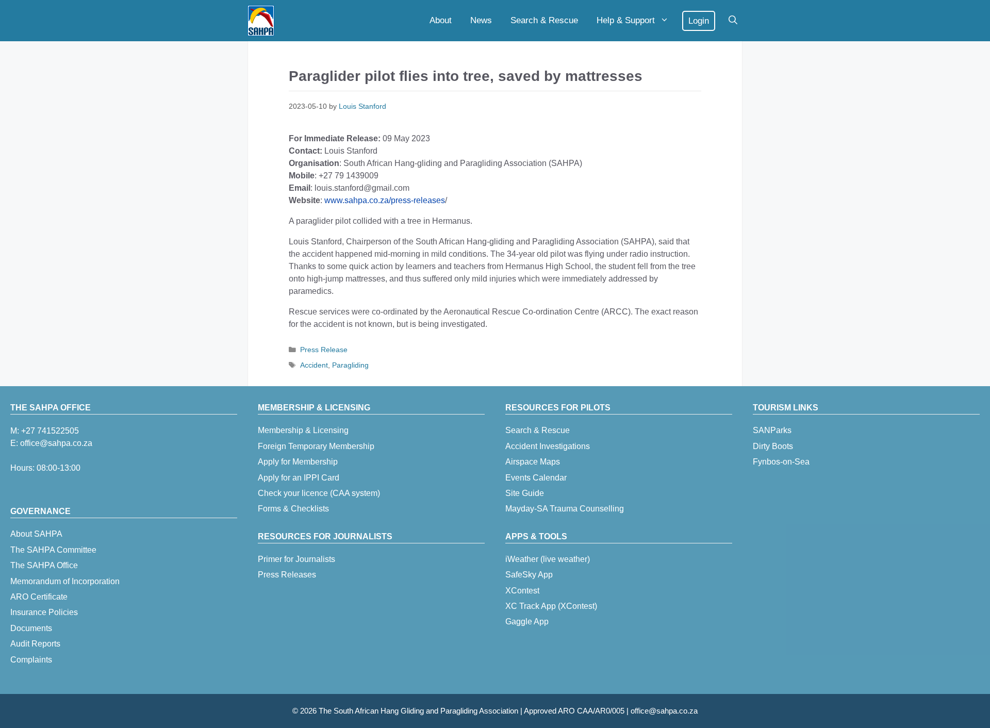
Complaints (31, 659)
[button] (732, 20)
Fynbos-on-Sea (781, 461)
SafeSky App (529, 574)
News (481, 20)
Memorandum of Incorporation (65, 581)
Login (698, 21)
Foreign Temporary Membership (316, 446)
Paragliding (350, 365)
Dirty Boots (773, 446)
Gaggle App (527, 621)
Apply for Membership (298, 461)
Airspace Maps (532, 461)
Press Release (324, 350)
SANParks (772, 430)
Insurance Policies (44, 612)
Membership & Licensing (303, 430)
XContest (522, 590)
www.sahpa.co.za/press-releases (384, 200)
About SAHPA (36, 534)
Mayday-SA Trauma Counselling (564, 508)
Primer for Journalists (296, 559)
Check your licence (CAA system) (319, 493)
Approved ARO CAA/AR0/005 (574, 710)
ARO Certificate (39, 596)
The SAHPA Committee (53, 549)
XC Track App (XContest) (551, 606)
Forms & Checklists (293, 508)
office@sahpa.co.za (56, 443)
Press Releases (287, 574)
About (441, 20)
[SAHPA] (261, 20)
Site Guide (524, 493)
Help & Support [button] (626, 20)
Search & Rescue (544, 20)
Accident (314, 365)
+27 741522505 (50, 430)
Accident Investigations (547, 446)
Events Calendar (536, 477)
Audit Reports (35, 643)
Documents (31, 628)
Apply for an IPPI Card (298, 477)
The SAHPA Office (44, 565)
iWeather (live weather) (547, 559)
